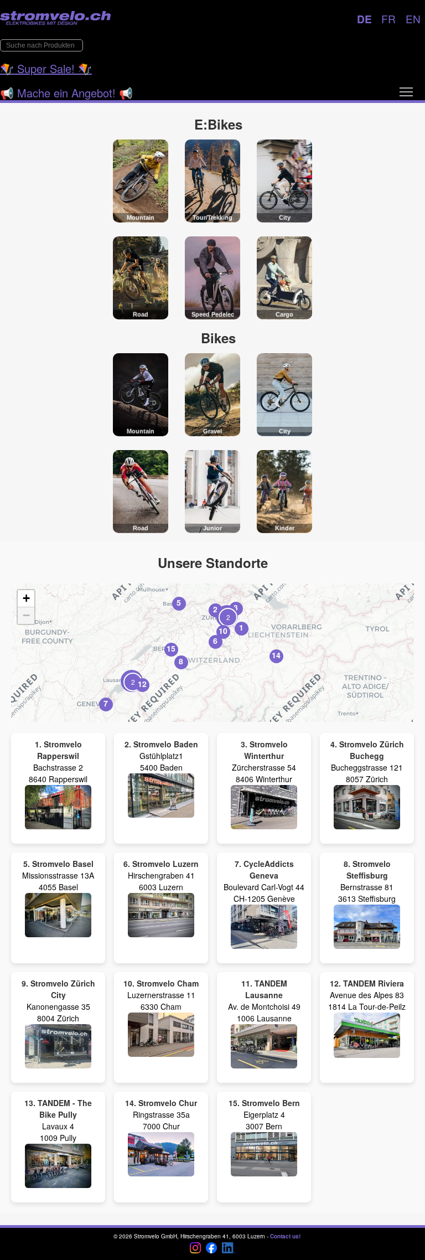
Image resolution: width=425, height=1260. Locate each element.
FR (388, 18)
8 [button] (181, 661)
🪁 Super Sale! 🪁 (46, 68)
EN (413, 18)
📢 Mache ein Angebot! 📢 (66, 93)
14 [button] (276, 654)
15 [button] (171, 648)
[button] (132, 681)
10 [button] (223, 630)
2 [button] (215, 608)
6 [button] (215, 640)
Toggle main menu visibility (406, 91)
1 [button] (241, 627)
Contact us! (285, 1236)
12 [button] (142, 683)
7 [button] (105, 703)
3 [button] (236, 607)
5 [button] (179, 602)
